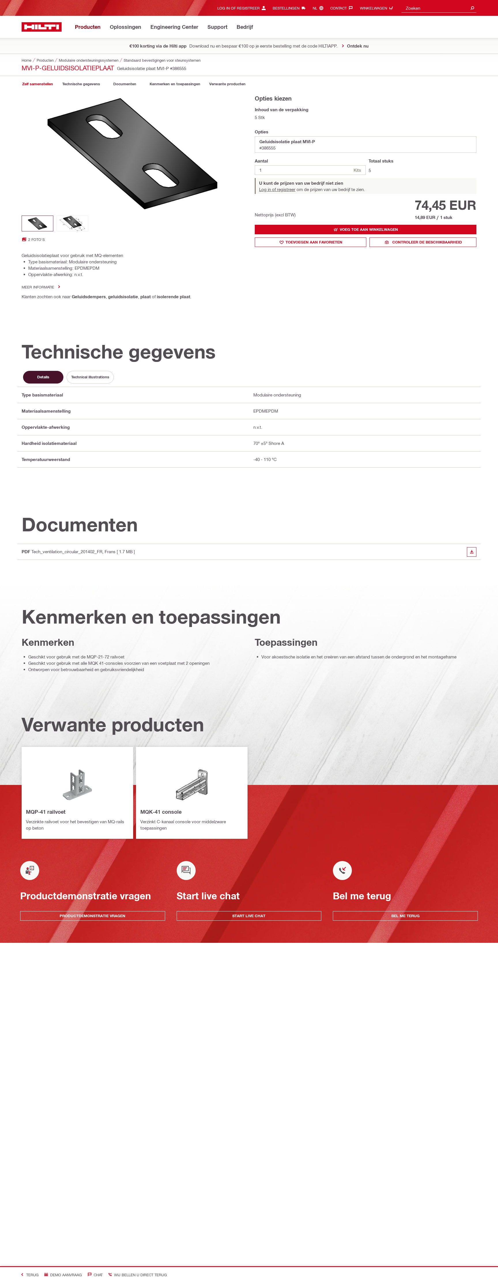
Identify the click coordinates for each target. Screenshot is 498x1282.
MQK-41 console (161, 812)
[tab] (37, 84)
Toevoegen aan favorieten (314, 242)
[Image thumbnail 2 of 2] (72, 223)
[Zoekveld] (472, 8)
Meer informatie (38, 287)
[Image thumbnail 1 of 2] (37, 223)
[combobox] (438, 8)
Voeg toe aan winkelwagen (369, 229)
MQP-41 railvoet (45, 812)
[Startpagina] (42, 27)
